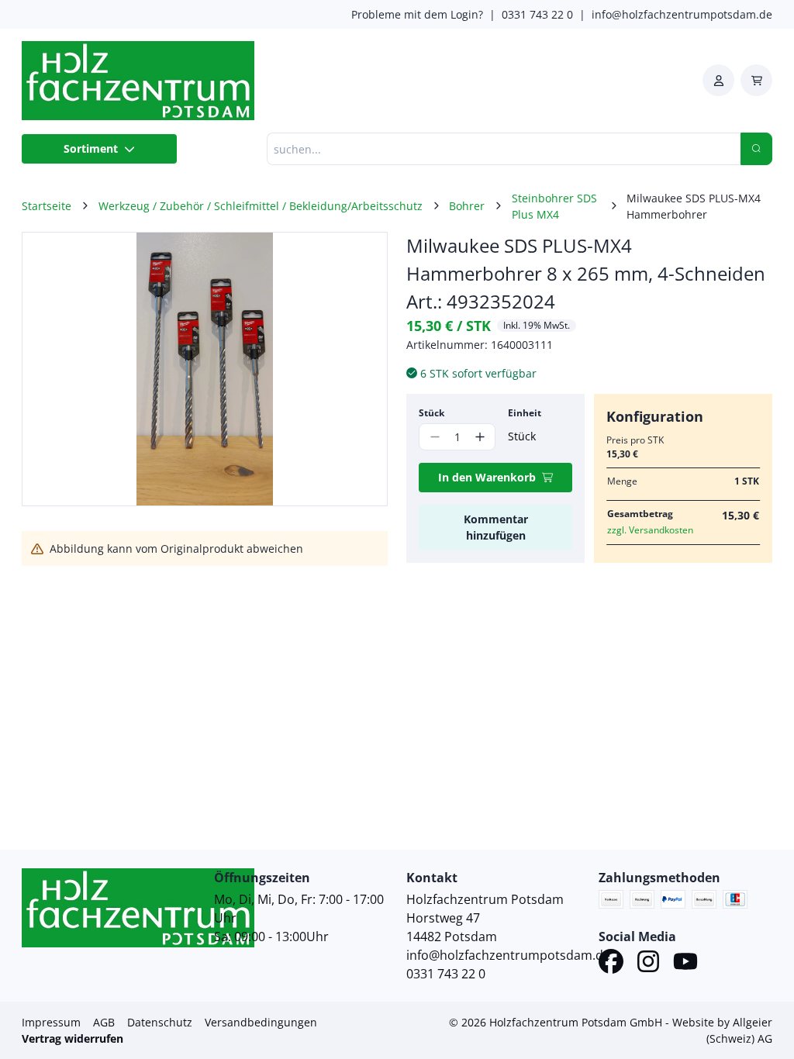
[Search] (756, 149)
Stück (431, 412)
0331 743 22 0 (537, 14)
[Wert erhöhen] (479, 437)
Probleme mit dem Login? (417, 14)
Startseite (46, 205)
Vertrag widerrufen (72, 1038)
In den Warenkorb (487, 477)
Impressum (51, 1022)
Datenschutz (159, 1022)
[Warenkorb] (756, 80)
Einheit (524, 412)
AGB (104, 1022)
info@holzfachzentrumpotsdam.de (682, 14)
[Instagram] (648, 963)
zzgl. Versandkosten (650, 529)
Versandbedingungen (261, 1022)
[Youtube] (685, 963)
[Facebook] (611, 963)
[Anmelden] (718, 80)
